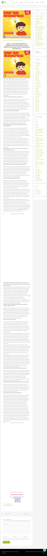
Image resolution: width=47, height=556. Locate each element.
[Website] (27, 537)
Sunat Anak (37, 167)
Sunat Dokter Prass (38, 172)
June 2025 (37, 68)
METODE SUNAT (31, 2)
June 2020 (37, 104)
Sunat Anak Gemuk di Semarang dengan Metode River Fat (39, 34)
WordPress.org (38, 193)
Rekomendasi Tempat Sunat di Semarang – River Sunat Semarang (40, 44)
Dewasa (36, 124)
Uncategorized (15, 40)
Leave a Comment (6, 40)
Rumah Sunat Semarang (39, 162)
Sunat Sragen (37, 177)
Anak (36, 119)
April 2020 (37, 106)
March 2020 (37, 108)
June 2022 (37, 89)
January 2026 (37, 65)
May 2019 (37, 109)
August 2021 (37, 96)
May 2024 (37, 76)
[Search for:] (40, 10)
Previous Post (7, 513)
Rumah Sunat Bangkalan (39, 152)
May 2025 (37, 70)
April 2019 (37, 111)
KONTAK (37, 2)
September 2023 (38, 86)
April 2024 (37, 78)
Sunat (36, 165)
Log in (36, 188)
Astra (44, 553)
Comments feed (38, 191)
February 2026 (38, 63)
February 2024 (38, 81)
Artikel (11, 40)
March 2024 (37, 80)
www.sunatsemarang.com (8, 504)
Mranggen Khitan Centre (39, 138)
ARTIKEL (26, 2)
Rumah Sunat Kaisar (38, 154)
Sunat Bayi (37, 168)
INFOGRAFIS (42, 2)
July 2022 (37, 88)
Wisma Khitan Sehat (39, 180)
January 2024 (37, 83)
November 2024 (38, 73)
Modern (36, 137)
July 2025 (37, 66)
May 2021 (37, 98)
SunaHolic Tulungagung (39, 164)
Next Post (26, 513)
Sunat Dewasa (37, 170)
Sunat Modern (37, 175)
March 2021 (37, 101)
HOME (13, 2)
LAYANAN (21, 2)
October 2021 (37, 93)
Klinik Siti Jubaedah (38, 135)
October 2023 (37, 85)
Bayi (36, 122)
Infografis (37, 127)
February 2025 (38, 71)
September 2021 (38, 94)
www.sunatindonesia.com (7, 505)
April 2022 (37, 91)
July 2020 (37, 103)
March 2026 (37, 62)
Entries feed (37, 190)
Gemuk (36, 126)
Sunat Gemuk (37, 173)
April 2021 (37, 99)
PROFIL (17, 2)
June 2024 (37, 75)
